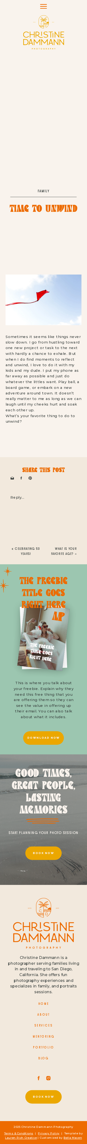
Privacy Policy (48, 1133)
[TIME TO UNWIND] (43, 93)
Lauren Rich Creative (21, 1137)
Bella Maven (73, 1137)
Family (44, 191)
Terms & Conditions (18, 1133)
